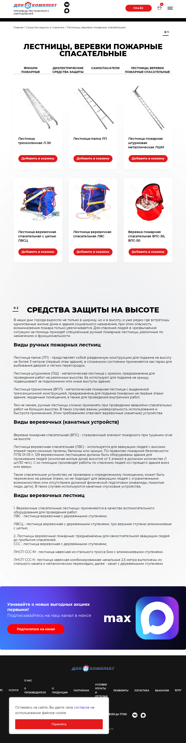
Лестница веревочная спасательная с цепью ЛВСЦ (37, 236)
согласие (82, 707)
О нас (28, 680)
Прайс (139, 8)
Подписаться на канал (36, 629)
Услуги (13, 690)
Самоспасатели (105, 68)
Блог (178, 690)
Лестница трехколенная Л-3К (34, 141)
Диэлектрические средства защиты (67, 70)
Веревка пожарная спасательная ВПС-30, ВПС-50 (146, 236)
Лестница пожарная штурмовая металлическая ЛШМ (146, 143)
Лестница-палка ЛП (90, 139)
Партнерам (81, 690)
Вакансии (162, 690)
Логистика (141, 690)
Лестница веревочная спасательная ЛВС (92, 234)
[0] (159, 8)
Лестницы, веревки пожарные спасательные (147, 70)
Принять (58, 724)
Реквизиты (120, 690)
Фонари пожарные (30, 70)
